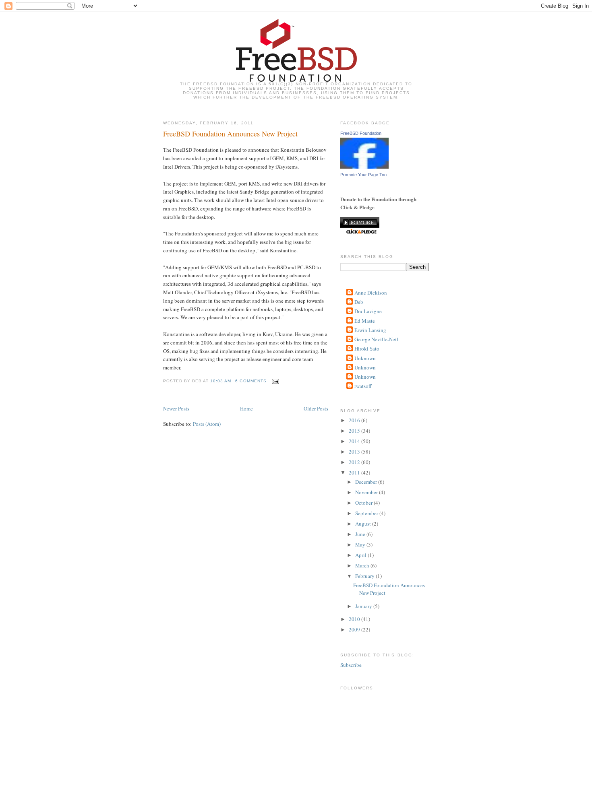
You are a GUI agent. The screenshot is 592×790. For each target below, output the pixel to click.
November (367, 492)
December (366, 481)
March (363, 565)
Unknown (365, 358)
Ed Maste (364, 320)
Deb (358, 301)
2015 (355, 430)
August (363, 523)
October (364, 502)
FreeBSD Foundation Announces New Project (230, 133)
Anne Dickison (370, 292)
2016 (355, 420)
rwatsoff (363, 386)
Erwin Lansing (370, 330)
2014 (355, 441)
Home (246, 408)
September (367, 513)
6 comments (250, 381)
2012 (355, 462)
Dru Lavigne (368, 311)
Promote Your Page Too (363, 174)
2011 (355, 472)
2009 (355, 629)
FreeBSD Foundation (360, 133)
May (360, 544)
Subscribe (351, 664)
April (361, 555)
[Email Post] (274, 381)
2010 (355, 619)
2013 (355, 451)
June (360, 534)
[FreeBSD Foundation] (364, 166)
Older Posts (316, 408)
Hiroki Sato (366, 348)
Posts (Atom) (207, 423)
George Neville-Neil (376, 339)
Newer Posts (176, 408)
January (364, 606)
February (365, 576)
